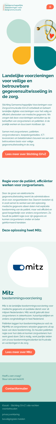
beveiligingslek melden (13, 419)
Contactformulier (16, 388)
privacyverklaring (11, 414)
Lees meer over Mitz (18, 352)
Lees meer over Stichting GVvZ (25, 154)
